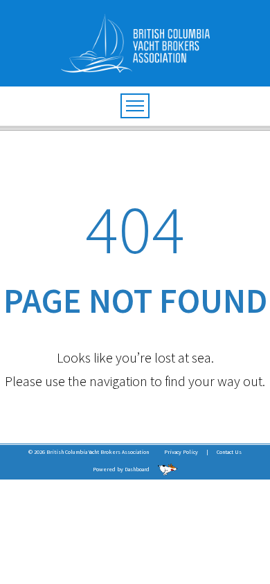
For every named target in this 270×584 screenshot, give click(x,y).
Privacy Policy (181, 451)
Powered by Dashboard (122, 469)
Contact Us (229, 451)
